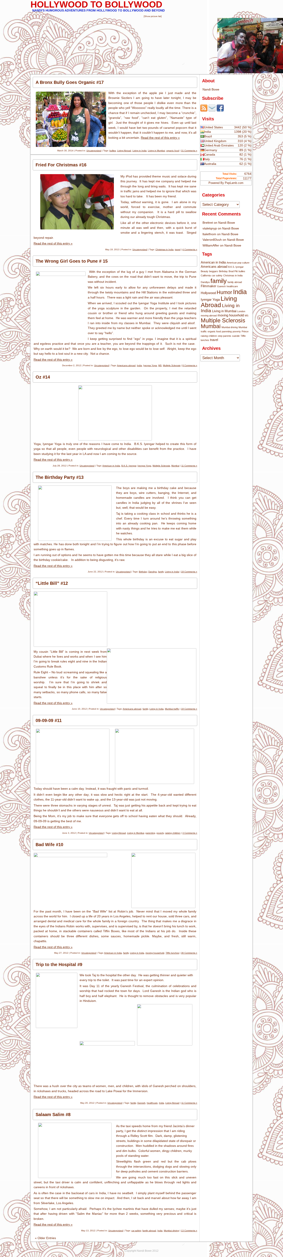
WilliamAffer (211, 245)
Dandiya (152, 571)
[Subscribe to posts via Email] (212, 110)
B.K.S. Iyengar (128, 465)
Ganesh (141, 1103)
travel (177, 249)
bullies (112, 150)
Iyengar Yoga (150, 365)
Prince (245, 331)
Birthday (143, 571)
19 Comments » (189, 571)
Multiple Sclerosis (171, 365)
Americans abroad (126, 365)
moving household (154, 953)
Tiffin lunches (172, 953)
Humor (224, 292)
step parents (224, 336)
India (139, 365)
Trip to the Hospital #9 (59, 964)
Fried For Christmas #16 (61, 164)
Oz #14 (43, 377)
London (241, 311)
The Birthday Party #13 (60, 477)
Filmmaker (208, 286)
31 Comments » (189, 150)
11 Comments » (189, 465)
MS (160, 365)
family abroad (149, 1230)
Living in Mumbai (156, 150)
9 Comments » (189, 365)
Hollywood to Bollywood (96, 4)
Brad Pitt (233, 271)
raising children (172, 833)
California (206, 275)
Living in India (139, 150)
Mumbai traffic (172, 709)
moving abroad (209, 315)
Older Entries (45, 1238)
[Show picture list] (153, 16)
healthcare (152, 1103)
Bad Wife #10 (49, 844)
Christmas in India (164, 249)
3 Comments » (189, 833)
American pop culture (238, 262)
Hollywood (208, 293)
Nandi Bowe (211, 89)
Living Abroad (124, 150)
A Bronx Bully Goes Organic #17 (70, 82)
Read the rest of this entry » (160, 137)
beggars (213, 271)
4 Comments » (189, 249)
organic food (172, 150)
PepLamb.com (234, 183)
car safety (136, 1230)
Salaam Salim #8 (53, 1114)
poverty (160, 833)
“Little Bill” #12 (52, 583)
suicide (236, 336)
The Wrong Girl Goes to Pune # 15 (72, 261)
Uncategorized (93, 150)
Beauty (204, 271)
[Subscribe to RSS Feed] (203, 110)
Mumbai (175, 465)
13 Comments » (189, 1230)
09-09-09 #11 (49, 720)
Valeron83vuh (212, 239)
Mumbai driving (171, 1230)
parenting (150, 833)
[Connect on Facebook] (220, 110)
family (161, 571)
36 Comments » (189, 953)
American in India (111, 465)
